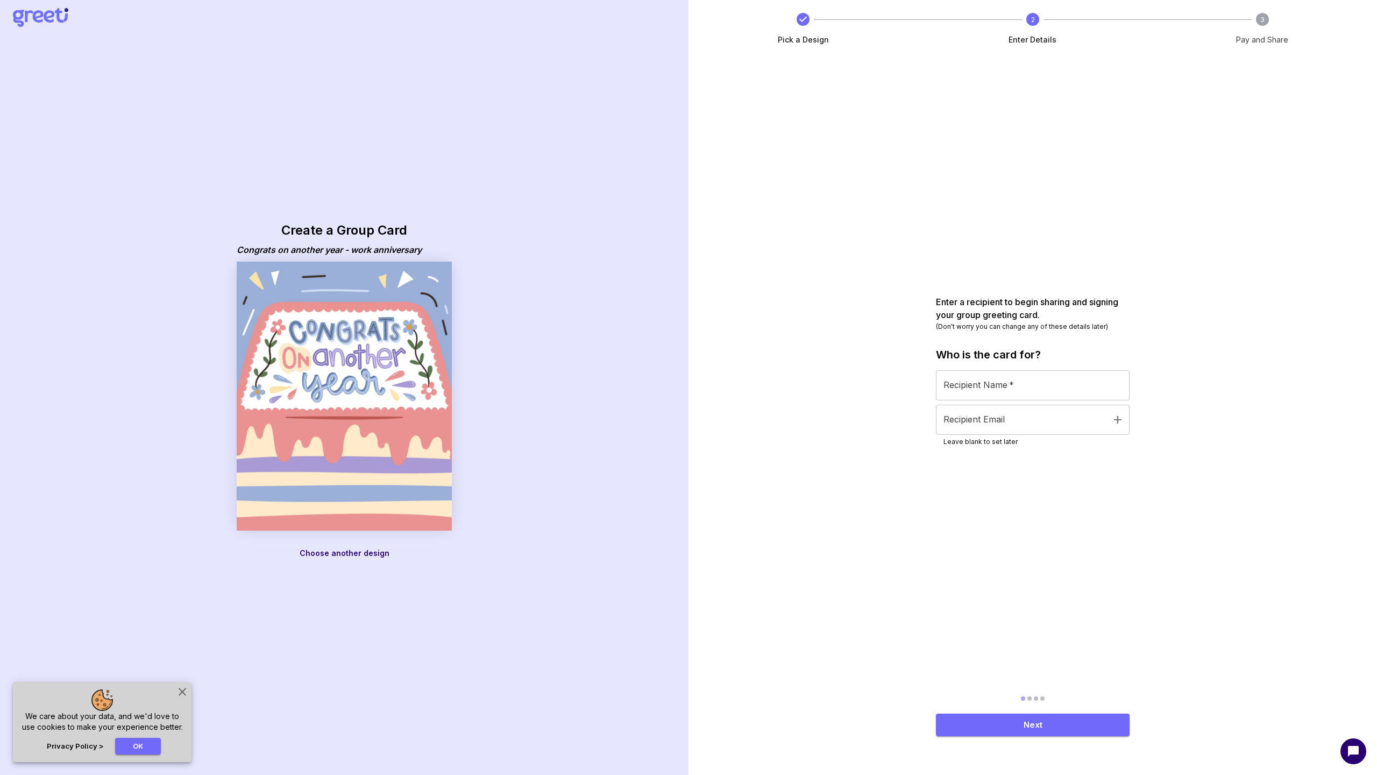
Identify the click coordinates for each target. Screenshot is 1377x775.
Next (1033, 725)
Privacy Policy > (75, 746)
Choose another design (344, 553)
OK (138, 746)
